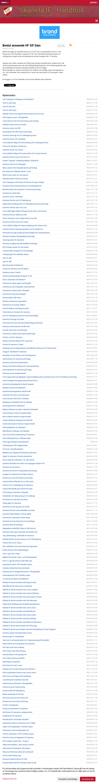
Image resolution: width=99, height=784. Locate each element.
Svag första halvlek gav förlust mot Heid (17, 489)
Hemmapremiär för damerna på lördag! (17, 370)
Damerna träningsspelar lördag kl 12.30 (17, 276)
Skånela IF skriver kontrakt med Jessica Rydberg (21, 593)
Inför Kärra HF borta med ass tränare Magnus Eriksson (23, 323)
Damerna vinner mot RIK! (12, 128)
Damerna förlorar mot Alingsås (14, 164)
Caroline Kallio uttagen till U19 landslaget (18, 251)
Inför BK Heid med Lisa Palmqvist (15, 330)
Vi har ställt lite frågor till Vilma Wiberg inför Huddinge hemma (25, 143)
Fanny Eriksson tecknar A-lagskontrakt (17, 413)
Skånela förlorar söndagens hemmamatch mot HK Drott (23, 114)
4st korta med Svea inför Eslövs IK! (15, 698)
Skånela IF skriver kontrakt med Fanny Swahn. (19, 615)
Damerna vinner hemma (11, 467)
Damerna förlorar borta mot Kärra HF (16, 157)
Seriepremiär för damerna (12, 716)
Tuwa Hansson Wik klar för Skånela (16, 399)
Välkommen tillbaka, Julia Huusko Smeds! (18, 745)
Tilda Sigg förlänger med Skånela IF (16, 442)
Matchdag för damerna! (11, 662)
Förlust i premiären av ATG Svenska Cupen (18, 734)
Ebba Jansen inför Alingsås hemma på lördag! (20, 168)
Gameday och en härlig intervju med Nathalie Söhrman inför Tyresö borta (29, 348)
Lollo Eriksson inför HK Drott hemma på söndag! (21, 121)
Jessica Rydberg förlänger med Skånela (17, 420)
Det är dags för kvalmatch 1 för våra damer (18, 460)
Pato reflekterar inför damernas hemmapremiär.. (20, 546)
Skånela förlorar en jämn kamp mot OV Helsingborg (22, 539)
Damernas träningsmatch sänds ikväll (16, 391)
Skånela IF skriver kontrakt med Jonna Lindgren (20, 590)
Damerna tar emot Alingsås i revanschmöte (19, 287)
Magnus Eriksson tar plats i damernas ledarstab (20, 409)
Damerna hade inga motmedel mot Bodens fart (20, 532)
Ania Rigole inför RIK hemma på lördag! (17, 132)
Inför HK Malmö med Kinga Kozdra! (16, 308)
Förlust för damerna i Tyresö (13, 344)
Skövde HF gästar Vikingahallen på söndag (19, 236)
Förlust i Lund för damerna (12, 337)
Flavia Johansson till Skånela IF (14, 280)
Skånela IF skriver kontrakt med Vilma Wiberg (19, 618)
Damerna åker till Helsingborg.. (14, 691)
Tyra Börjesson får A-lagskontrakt (15, 445)
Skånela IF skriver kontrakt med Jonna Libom (19, 608)
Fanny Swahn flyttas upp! (12, 755)
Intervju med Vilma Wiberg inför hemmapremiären (21, 366)
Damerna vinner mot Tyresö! (13, 150)
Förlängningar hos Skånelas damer (15, 254)
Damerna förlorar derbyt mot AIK (15, 215)
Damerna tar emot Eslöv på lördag (15, 701)
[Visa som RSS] (70, 45)
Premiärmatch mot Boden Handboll (16, 719)
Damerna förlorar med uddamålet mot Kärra (19, 510)
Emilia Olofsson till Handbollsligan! (15, 550)
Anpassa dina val (9, 779)
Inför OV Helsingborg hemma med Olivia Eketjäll (20, 316)
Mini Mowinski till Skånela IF (13, 265)
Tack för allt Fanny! (9, 110)
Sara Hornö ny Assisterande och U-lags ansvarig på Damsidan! (26, 640)
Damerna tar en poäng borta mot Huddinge (19, 521)
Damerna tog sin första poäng (14, 687)
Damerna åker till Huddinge (13, 525)
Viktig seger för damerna (12, 503)
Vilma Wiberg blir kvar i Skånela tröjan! (17, 438)
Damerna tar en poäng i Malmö (14, 305)
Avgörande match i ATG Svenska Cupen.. (18, 564)
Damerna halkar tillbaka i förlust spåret (17, 514)
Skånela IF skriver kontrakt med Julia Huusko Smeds (22, 597)
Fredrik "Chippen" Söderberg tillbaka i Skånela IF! (21, 161)
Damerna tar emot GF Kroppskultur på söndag (20, 471)
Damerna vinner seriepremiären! (14, 373)
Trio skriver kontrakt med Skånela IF (16, 579)
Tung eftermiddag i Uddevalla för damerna (18, 536)
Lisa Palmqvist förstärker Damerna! (15, 680)
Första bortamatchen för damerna (15, 709)
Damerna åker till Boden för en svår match (18, 481)
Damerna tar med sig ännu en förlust (16, 507)
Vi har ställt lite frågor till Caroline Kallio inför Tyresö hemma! (25, 153)
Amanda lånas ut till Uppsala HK (14, 655)
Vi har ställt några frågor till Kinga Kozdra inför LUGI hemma (25, 211)
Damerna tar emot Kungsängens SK (16, 730)
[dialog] (49, 773)
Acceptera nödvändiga (68, 779)
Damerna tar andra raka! (11, 193)
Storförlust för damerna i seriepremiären (17, 712)
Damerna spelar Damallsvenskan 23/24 (17, 633)
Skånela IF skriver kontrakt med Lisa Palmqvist (20, 600)
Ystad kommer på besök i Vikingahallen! (17, 683)
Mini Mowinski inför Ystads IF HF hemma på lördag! (22, 189)
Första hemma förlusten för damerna (16, 312)
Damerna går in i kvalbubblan (13, 636)
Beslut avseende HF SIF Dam (21, 45)
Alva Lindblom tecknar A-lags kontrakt (17, 417)
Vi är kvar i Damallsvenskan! (13, 449)
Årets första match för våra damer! (15, 175)
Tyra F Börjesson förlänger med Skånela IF (18, 99)
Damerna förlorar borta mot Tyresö (15, 222)
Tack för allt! (7, 258)
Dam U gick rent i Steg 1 (11, 554)
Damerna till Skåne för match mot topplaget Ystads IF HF (24, 463)
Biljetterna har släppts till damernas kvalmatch (20, 453)
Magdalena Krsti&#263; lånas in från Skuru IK (19, 528)
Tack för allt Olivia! (9, 103)
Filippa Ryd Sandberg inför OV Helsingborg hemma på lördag (25, 204)
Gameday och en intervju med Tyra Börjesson (19, 355)
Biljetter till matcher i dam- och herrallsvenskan (20, 557)
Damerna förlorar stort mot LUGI (14, 207)
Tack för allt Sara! (9, 107)
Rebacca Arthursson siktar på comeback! (18, 752)
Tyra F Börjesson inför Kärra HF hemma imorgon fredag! (23, 182)
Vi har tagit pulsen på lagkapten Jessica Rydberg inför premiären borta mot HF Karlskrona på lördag (40, 377)
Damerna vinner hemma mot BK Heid (16, 326)
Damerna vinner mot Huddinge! (14, 139)
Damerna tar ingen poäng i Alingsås (16, 290)
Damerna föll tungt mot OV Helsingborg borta (19, 135)
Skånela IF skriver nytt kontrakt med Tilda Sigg (20, 626)
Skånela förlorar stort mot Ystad (14, 125)
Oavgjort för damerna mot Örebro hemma (18, 474)
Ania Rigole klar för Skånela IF (14, 406)
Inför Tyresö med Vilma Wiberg (14, 651)
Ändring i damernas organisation (15, 301)
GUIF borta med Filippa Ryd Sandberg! (17, 676)
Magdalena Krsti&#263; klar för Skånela (17, 402)
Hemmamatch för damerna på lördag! (17, 359)
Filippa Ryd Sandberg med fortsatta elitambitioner (21, 604)
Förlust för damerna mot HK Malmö (16, 269)
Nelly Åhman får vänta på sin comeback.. (18, 586)
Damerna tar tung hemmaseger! (14, 294)
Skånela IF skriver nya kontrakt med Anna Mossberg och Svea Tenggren (29, 629)
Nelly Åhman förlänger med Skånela (16, 431)
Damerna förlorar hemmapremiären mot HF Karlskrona (23, 229)
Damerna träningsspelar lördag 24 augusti (18, 384)
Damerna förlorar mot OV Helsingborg (17, 200)
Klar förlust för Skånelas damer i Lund (17, 171)
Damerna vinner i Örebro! (12, 272)
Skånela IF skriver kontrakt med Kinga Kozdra (19, 582)
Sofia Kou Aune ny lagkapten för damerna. (18, 737)
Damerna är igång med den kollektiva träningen (20, 244)
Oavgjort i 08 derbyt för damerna (15, 352)
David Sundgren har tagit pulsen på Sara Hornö (20, 381)
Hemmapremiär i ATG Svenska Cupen (16, 575)
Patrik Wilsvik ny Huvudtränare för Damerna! (19, 644)
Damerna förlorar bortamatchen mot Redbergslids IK (22, 186)
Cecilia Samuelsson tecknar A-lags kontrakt (19, 424)
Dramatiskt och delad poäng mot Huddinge (19, 496)
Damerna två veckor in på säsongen (16, 395)
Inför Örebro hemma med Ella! (14, 658)
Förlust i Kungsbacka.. (11, 705)
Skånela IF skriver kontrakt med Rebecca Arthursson (22, 622)
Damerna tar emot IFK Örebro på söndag (18, 478)
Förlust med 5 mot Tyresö (12, 543)
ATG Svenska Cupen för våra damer (16, 247)
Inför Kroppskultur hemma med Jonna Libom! (19, 673)
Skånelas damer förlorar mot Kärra (15, 179)
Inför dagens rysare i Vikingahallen (15, 117)
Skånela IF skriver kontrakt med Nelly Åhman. (19, 611)
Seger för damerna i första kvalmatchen (17, 456)
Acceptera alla (88, 779)
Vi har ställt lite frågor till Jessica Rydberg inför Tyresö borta (25, 225)
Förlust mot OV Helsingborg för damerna (18, 485)
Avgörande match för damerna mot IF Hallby (19, 723)
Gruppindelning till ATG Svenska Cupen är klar (19, 763)
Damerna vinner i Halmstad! (13, 197)
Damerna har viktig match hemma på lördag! (19, 334)
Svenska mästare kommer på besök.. (16, 568)
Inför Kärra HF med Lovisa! (12, 665)
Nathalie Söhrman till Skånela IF (14, 388)
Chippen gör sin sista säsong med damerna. (19, 669)
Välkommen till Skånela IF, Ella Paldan (16, 748)
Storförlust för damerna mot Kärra (15, 499)
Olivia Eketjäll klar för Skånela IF (14, 427)
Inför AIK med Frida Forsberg (13, 647)
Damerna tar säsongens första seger (16, 518)
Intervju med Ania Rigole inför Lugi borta (17, 341)
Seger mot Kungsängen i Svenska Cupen (18, 727)
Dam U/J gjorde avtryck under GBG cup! (17, 561)
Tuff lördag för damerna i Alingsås (15, 492)
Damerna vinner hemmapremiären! (15, 362)
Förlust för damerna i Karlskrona (14, 146)
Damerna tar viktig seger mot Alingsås (17, 283)
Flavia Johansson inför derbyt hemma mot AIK (20, 218)
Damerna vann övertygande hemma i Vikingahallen (21, 572)
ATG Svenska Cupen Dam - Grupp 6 (16, 741)
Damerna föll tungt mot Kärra (13, 319)
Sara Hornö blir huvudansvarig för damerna (18, 435)
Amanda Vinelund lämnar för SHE (15, 759)
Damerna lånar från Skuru (12, 298)
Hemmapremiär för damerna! (13, 240)
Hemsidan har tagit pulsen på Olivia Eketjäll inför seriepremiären (26, 233)
